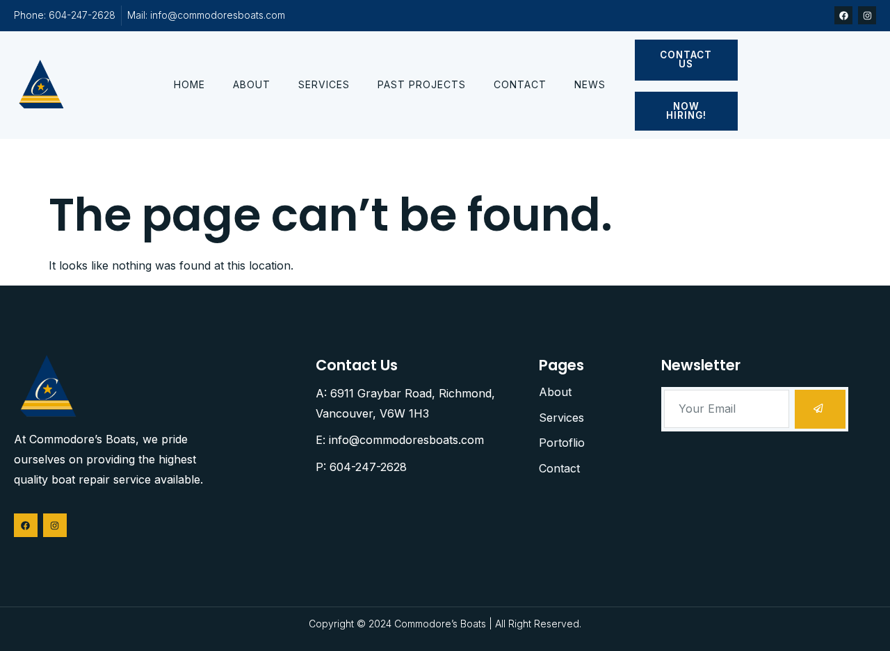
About (251, 84)
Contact (520, 84)
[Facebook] (843, 15)
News (590, 84)
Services (324, 84)
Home (189, 84)
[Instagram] (867, 15)
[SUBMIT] (820, 409)
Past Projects (422, 84)
